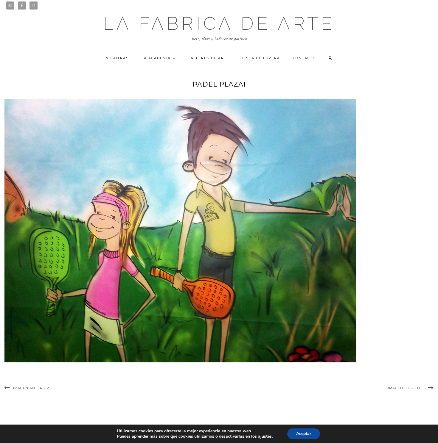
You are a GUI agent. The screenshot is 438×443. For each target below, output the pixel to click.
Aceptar (303, 433)
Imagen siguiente (406, 388)
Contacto (304, 58)
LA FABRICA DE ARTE (219, 23)
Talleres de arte (208, 58)
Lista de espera (261, 58)
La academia (157, 58)
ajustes (265, 436)
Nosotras (117, 58)
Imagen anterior (31, 388)
